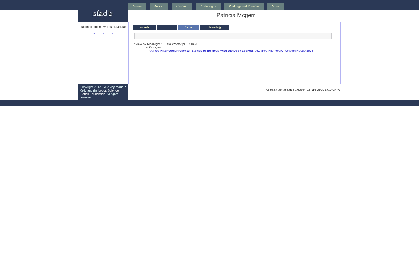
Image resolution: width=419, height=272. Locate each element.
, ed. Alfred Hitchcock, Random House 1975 (231, 50)
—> (111, 33)
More (275, 6)
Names (137, 6)
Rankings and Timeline (244, 6)
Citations (182, 6)
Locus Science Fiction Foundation (99, 92)
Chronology (214, 27)
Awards (159, 6)
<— (95, 33)
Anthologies (208, 6)
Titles (188, 27)
